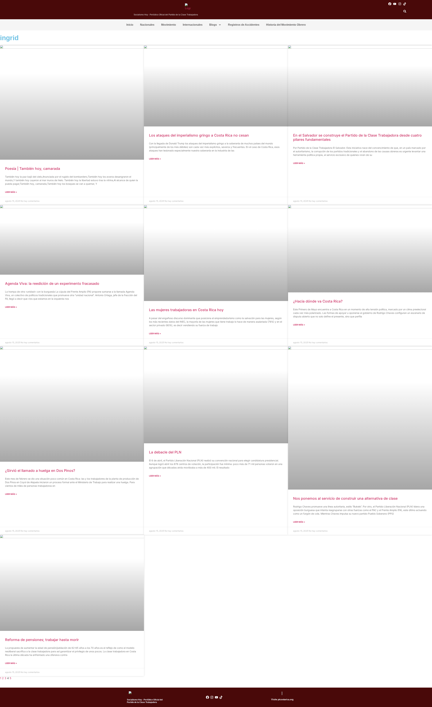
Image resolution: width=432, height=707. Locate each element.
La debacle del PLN (165, 452)
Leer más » (11, 192)
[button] (405, 11)
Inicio (129, 24)
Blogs (213, 24)
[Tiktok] (404, 4)
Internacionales (192, 24)
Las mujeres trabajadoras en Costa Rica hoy (186, 310)
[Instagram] (400, 4)
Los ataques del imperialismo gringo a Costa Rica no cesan (199, 135)
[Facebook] (390, 4)
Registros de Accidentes (243, 24)
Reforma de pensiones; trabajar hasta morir (42, 640)
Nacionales (147, 24)
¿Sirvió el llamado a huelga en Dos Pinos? (40, 470)
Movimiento (168, 24)
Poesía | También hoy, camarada (32, 168)
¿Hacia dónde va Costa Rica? (318, 301)
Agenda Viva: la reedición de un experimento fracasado (52, 283)
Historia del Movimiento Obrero (286, 24)
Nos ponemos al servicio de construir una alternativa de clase (345, 498)
